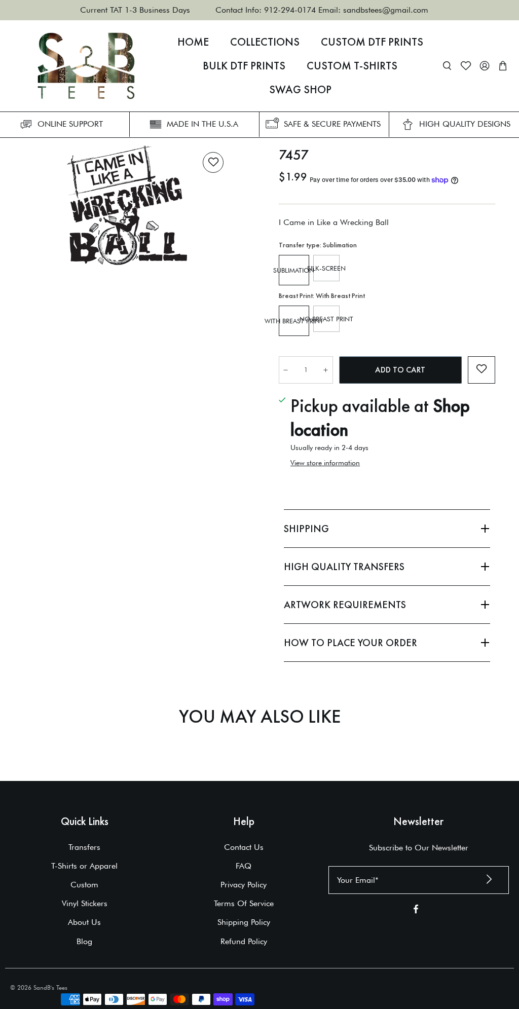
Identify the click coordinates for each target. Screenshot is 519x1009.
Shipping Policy (243, 922)
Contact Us (244, 847)
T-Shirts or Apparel (84, 866)
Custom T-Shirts (352, 65)
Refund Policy (243, 941)
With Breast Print (294, 321)
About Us (84, 922)
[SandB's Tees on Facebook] (416, 911)
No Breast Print (326, 319)
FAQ (243, 866)
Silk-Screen (326, 268)
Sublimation (294, 270)
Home (193, 42)
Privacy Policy (243, 884)
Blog (84, 941)
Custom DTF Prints (372, 42)
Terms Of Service (244, 903)
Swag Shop (300, 89)
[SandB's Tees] (86, 65)
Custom (84, 884)
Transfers (84, 847)
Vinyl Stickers (84, 903)
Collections (265, 42)
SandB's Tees (50, 987)
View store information (325, 463)
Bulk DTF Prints (244, 65)
